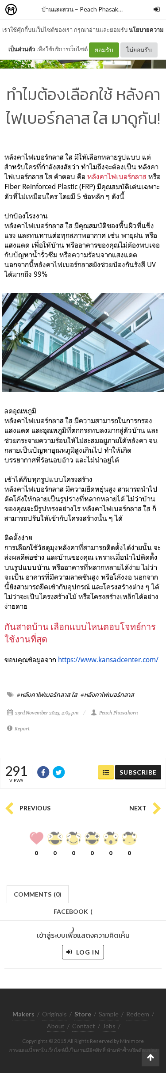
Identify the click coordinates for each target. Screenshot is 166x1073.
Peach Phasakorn (103, 9)
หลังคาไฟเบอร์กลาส (117, 176)
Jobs (109, 1026)
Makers (30, 10)
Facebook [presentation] (73, 914)
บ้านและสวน (57, 9)
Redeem (137, 1014)
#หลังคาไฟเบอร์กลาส (107, 694)
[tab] (38, 893)
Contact (83, 1026)
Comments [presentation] (38, 894)
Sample (109, 1014)
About (56, 1026)
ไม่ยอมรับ (139, 49)
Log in (87, 952)
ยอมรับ (104, 49)
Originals (54, 1014)
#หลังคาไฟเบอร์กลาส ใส (47, 694)
